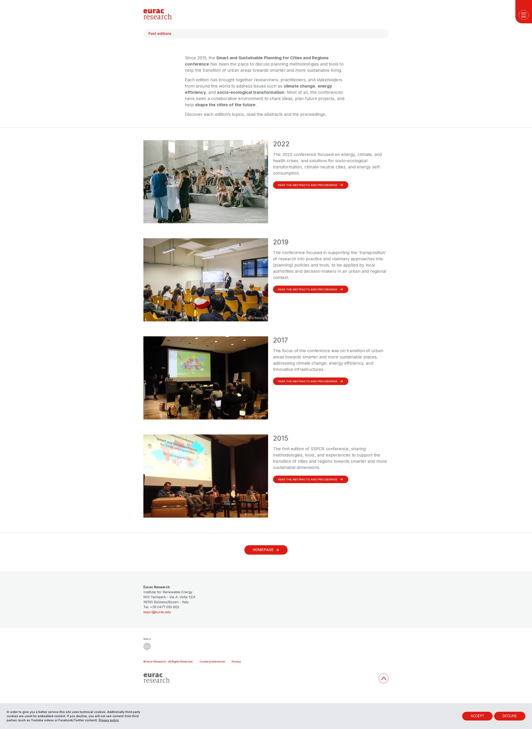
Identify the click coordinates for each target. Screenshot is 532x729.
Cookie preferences (212, 661)
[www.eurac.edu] (259, 678)
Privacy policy (109, 720)
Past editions (159, 33)
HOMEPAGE (263, 550)
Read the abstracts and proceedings (307, 185)
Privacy (236, 661)
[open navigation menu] (524, 15)
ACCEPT (477, 716)
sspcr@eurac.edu (157, 612)
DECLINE (509, 716)
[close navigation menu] (525, 156)
